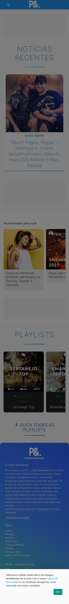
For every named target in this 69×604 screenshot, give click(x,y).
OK (58, 591)
